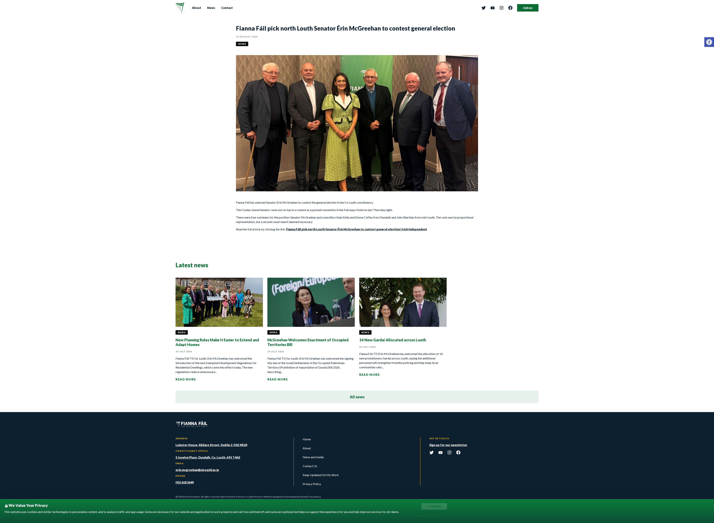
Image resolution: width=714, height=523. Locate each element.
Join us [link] (528, 7)
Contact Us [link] (310, 466)
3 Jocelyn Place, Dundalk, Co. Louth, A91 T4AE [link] (208, 457)
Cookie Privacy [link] (254, 496)
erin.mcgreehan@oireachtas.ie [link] (197, 470)
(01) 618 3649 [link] (185, 482)
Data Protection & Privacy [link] (232, 496)
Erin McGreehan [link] (191, 496)
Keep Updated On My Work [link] (321, 475)
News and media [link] (313, 457)
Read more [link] (186, 379)
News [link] (211, 7)
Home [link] (307, 439)
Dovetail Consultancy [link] (310, 496)
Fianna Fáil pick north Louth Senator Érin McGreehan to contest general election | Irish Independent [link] (356, 229)
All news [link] (357, 397)
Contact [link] (227, 7)
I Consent (434, 506)
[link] (709, 42)
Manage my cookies (427, 515)
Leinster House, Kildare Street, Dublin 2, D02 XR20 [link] (211, 445)
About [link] (196, 7)
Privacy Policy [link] (312, 484)
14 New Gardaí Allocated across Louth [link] (392, 340)
